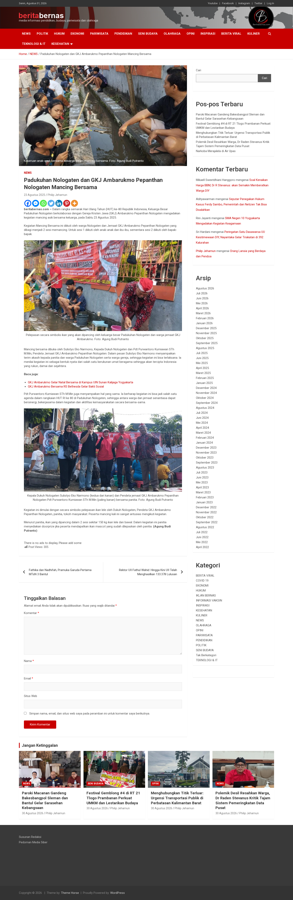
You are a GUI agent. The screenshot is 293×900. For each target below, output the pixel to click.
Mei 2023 (202, 482)
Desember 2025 (206, 328)
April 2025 (202, 368)
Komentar (31, 613)
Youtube (212, 3)
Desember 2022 (206, 507)
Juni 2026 (202, 298)
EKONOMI (77, 33)
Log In (270, 3)
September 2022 (206, 522)
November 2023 (206, 452)
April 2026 (202, 308)
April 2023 (202, 487)
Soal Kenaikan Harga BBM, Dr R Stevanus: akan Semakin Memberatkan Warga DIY (232, 185)
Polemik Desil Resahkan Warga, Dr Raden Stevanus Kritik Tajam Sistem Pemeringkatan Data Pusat (242, 800)
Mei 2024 (202, 423)
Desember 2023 (206, 447)
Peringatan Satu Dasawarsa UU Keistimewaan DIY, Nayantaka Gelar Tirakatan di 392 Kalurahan (230, 237)
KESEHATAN (60, 44)
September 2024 (206, 403)
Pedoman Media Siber (33, 842)
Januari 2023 (204, 502)
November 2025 (206, 333)
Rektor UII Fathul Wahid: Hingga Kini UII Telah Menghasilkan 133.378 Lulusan (148, 572)
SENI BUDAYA (148, 33)
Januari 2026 (204, 323)
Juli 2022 (201, 532)
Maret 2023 (203, 492)
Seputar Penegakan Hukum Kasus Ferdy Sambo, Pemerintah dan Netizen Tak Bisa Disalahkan (231, 204)
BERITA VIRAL (231, 33)
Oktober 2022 (204, 517)
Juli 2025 (201, 353)
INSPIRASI (208, 33)
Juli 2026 (201, 293)
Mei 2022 (202, 542)
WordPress (117, 893)
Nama (29, 661)
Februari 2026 (205, 318)
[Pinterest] (66, 203)
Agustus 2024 (205, 408)
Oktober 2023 (204, 457)
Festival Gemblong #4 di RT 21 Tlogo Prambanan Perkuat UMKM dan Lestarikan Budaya (113, 798)
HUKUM (59, 33)
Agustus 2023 (205, 467)
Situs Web (30, 696)
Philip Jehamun (57, 194)
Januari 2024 (204, 442)
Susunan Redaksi (30, 837)
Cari (198, 70)
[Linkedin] (58, 203)
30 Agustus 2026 (32, 813)
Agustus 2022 (205, 527)
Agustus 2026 (205, 288)
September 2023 (206, 462)
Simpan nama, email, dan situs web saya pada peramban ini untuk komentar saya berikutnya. (89, 713)
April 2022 (202, 547)
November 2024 (206, 393)
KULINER (253, 33)
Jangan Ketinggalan (40, 745)
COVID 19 (202, 580)
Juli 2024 (201, 413)
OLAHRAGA (172, 33)
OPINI (191, 33)
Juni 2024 (202, 418)
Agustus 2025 (205, 348)
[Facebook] (27, 203)
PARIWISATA (99, 33)
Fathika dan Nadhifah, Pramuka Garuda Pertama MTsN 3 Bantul (60, 572)
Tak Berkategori (206, 655)
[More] (74, 203)
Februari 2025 (205, 378)
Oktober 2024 (204, 398)
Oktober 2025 (204, 338)
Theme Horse (70, 893)
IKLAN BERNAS (206, 595)
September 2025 (206, 343)
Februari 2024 (205, 437)
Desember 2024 (206, 388)
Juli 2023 (201, 472)
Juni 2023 (202, 477)
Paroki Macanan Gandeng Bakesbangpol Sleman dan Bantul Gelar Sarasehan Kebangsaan (45, 800)
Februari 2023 (205, 497)
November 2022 (206, 512)
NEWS (26, 33)
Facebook (228, 3)
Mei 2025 (202, 363)
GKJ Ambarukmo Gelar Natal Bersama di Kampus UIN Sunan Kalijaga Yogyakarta (80, 382)
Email (28, 678)
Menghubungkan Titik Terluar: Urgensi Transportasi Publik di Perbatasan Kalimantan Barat (177, 798)
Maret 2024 (203, 432)
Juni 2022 (202, 537)
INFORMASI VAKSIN (209, 600)
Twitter (258, 3)
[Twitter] (51, 203)
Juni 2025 (202, 358)
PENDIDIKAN (123, 33)
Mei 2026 (202, 303)
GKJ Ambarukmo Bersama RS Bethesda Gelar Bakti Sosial (66, 386)
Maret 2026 (203, 313)
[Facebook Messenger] (35, 203)
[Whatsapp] (43, 203)
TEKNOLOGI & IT (33, 44)
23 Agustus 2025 (34, 194)
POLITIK (42, 33)
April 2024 (202, 428)
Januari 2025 (204, 383)
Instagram (244, 3)
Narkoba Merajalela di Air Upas (216, 151)
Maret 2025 (203, 373)
